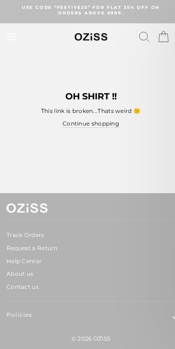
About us (20, 273)
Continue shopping (91, 123)
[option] (91, 10)
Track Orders (25, 234)
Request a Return (32, 247)
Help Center (24, 261)
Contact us (23, 286)
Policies (20, 314)
